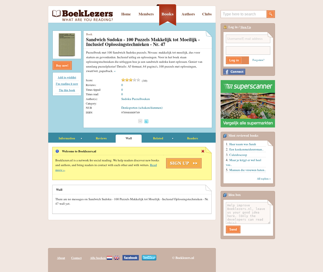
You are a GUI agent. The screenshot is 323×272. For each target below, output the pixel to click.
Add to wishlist (67, 77)
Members (146, 14)
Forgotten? (258, 60)
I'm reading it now (67, 84)
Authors (188, 14)
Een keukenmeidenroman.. (246, 149)
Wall (129, 138)
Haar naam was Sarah (242, 144)
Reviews (101, 138)
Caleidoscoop (238, 155)
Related (158, 138)
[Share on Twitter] (146, 121)
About (61, 257)
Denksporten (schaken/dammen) (141, 107)
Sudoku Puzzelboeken (135, 99)
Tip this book (67, 90)
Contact (76, 257)
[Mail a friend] (140, 121)
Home (126, 14)
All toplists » (264, 178)
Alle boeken (98, 257)
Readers (192, 138)
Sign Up (245, 27)
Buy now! (62, 65)
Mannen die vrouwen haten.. (247, 170)
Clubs (207, 14)
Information (67, 138)
